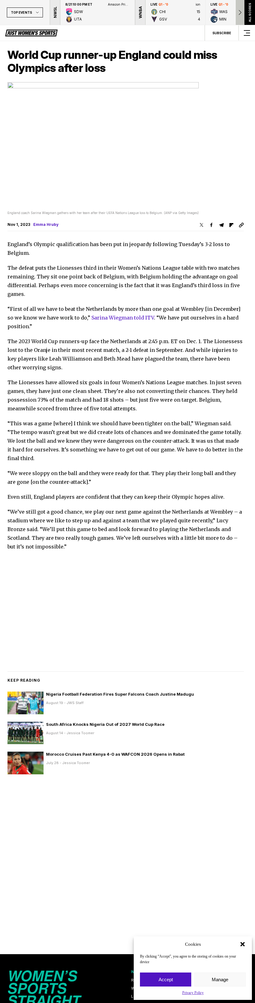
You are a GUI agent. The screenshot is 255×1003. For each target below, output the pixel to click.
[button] (242, 944)
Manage (220, 979)
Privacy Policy (193, 993)
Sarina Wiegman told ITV (122, 318)
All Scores (249, 12)
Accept (166, 979)
